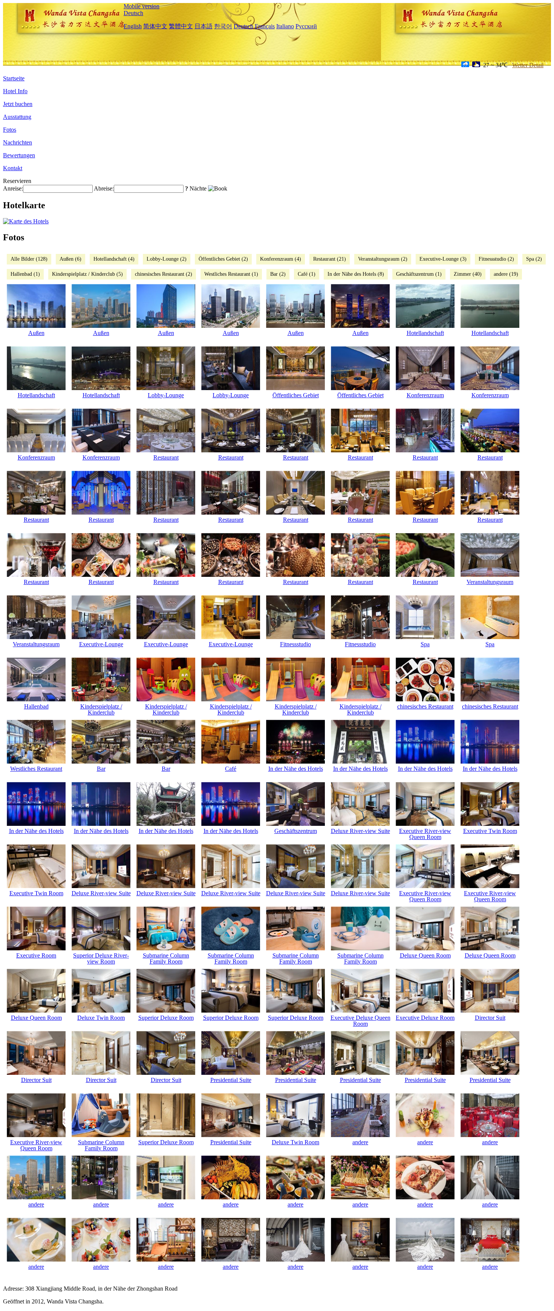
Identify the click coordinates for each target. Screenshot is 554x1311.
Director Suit (490, 1017)
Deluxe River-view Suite (360, 831)
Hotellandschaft (425, 333)
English (133, 26)
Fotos (9, 129)
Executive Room (36, 955)
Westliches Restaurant (36, 768)
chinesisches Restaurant (425, 706)
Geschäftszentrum (295, 831)
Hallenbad (36, 706)
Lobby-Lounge (166, 395)
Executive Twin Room (490, 831)
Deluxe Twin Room (101, 1017)
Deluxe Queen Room (425, 955)
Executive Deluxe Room (425, 1017)
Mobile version (141, 6)
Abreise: (104, 188)
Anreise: (13, 188)
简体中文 (155, 26)
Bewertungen (19, 155)
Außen (36, 333)
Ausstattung (17, 117)
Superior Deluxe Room (166, 1017)
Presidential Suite (230, 1080)
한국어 (223, 26)
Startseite (13, 78)
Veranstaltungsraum (490, 582)
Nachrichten (17, 142)
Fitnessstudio (295, 644)
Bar (101, 768)
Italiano (285, 26)
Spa (425, 644)
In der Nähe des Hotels (295, 768)
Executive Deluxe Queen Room (360, 1020)
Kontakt (12, 168)
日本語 (203, 26)
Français (265, 26)
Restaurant (166, 457)
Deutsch (133, 13)
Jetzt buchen (17, 104)
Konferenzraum (425, 395)
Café (230, 768)
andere (360, 1142)
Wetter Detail (527, 65)
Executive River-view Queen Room (425, 834)
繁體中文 (181, 26)
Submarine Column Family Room (166, 958)
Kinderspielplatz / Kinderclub (101, 709)
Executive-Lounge (101, 644)
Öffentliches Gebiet (295, 395)
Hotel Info (15, 91)
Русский (306, 26)
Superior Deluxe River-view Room (101, 958)
